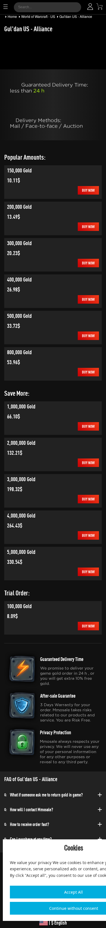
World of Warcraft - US (38, 16)
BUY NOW (88, 190)
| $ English (57, 923)
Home (12, 16)
